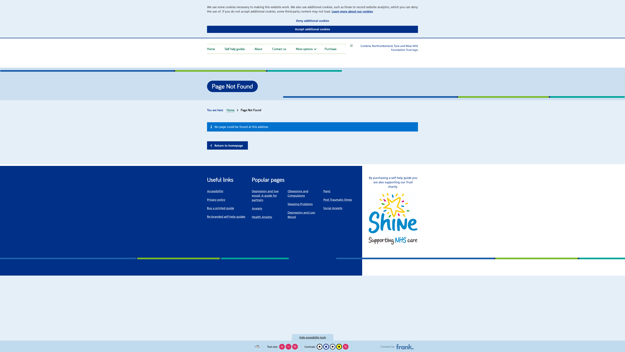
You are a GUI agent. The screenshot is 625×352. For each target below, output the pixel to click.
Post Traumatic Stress (337, 200)
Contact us (279, 49)
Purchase (330, 49)
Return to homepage (229, 145)
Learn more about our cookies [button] (352, 11)
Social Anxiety (332, 208)
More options (304, 49)
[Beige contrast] (332, 347)
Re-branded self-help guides (226, 217)
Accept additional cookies (332, 29)
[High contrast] (339, 347)
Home (211, 49)
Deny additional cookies (332, 21)
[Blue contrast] (326, 347)
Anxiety (257, 208)
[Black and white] (319, 347)
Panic (327, 191)
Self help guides (235, 49)
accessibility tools (312, 337)
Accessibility (215, 191)
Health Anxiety (262, 217)
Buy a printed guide (220, 208)
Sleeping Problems (300, 204)
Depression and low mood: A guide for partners (265, 195)
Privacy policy (216, 200)
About (258, 49)
